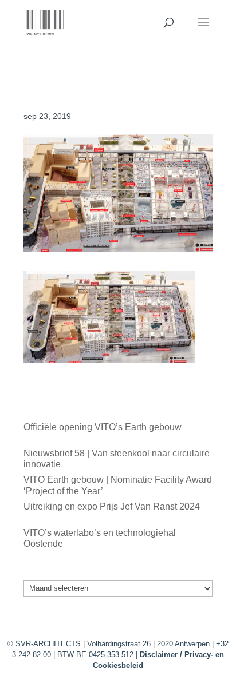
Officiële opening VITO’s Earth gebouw (102, 427)
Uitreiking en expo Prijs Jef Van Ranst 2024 (111, 506)
